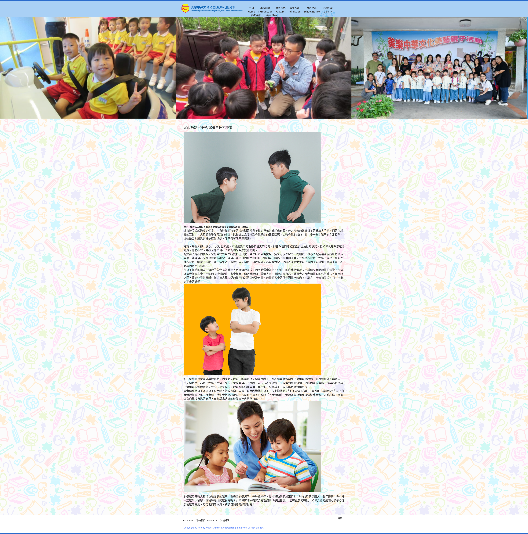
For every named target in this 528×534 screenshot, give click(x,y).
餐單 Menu (272, 15)
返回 (340, 518)
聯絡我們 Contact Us (206, 520)
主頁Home (251, 9)
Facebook (188, 520)
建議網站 (224, 520)
